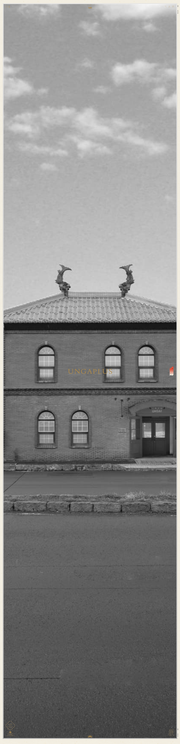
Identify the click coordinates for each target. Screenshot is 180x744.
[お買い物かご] (173, 6)
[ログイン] (169, 6)
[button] (165, 6)
